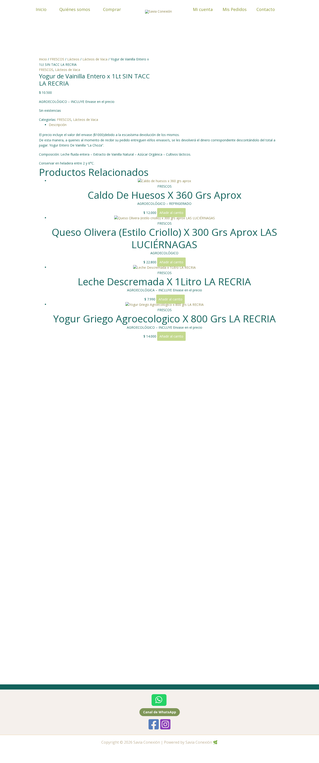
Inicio (41, 9)
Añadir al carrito (171, 212)
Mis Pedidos (235, 9)
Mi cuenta (203, 9)
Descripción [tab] (58, 124)
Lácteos (73, 59)
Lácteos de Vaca (94, 59)
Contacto (265, 9)
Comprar (112, 9)
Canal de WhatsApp (159, 712)
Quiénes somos (74, 9)
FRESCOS (57, 59)
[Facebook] (154, 724)
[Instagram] (165, 724)
